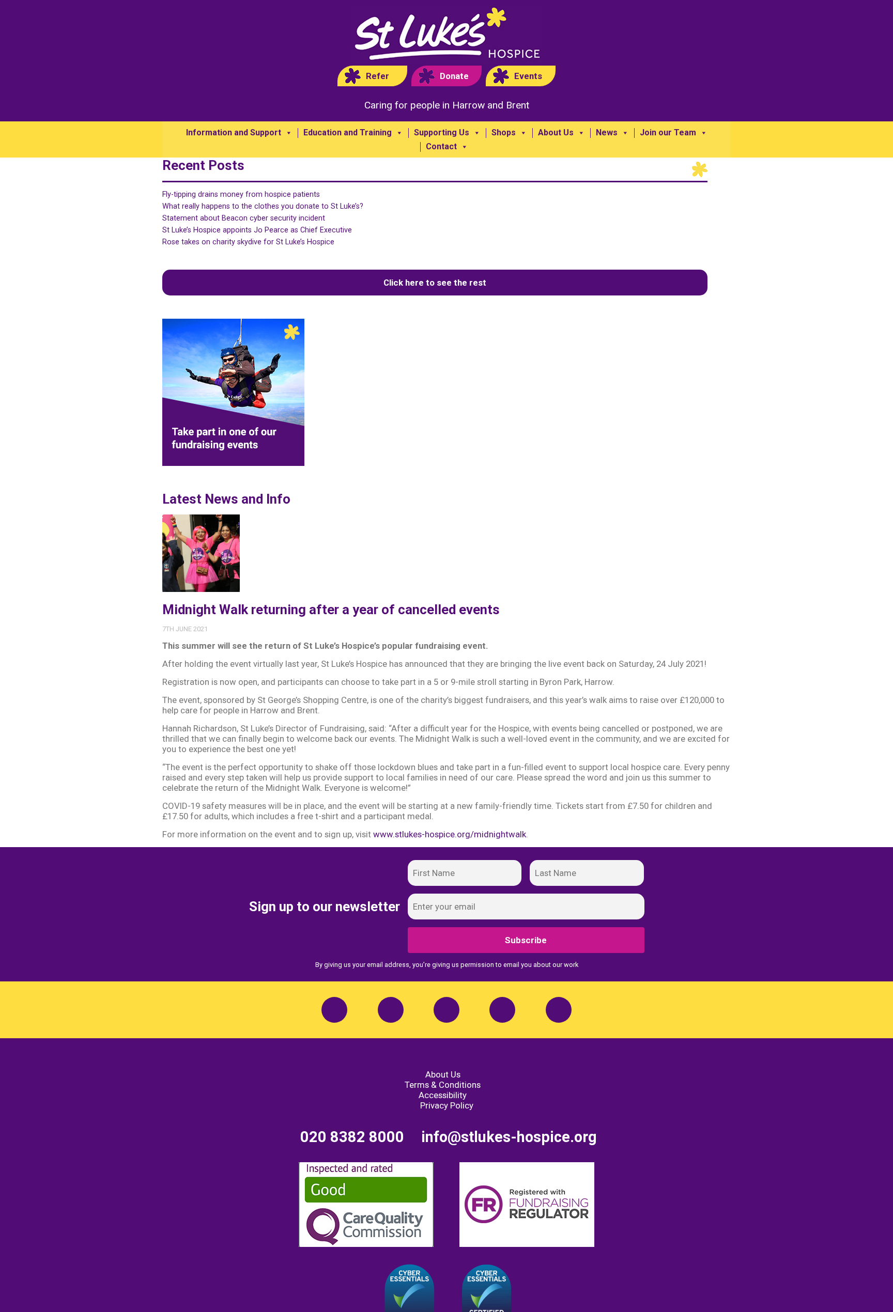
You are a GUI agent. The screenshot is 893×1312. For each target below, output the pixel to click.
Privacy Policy (446, 1105)
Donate (454, 76)
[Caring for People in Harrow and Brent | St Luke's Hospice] (447, 35)
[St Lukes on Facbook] (334, 1010)
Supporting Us (441, 132)
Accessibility (443, 1095)
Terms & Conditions (443, 1085)
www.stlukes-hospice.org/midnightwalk (449, 834)
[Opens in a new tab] (391, 1010)
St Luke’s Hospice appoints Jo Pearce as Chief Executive (257, 230)
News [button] (607, 132)
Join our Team (668, 132)
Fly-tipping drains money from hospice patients (241, 194)
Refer (377, 76)
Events (528, 76)
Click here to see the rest (434, 282)
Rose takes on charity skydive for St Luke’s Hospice (248, 242)
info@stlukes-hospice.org (509, 1137)
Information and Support (233, 132)
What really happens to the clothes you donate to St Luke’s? (262, 206)
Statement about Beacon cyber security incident (243, 218)
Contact (441, 146)
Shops (503, 132)
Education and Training (347, 132)
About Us (556, 132)
